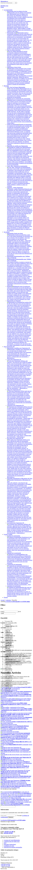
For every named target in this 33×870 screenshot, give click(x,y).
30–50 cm (9, 639)
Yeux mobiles (10, 661)
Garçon (8, 629)
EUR (2, 611)
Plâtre (7, 647)
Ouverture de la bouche (12, 660)
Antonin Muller (26, 734)
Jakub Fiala (3, 711)
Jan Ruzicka (8, 720)
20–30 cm (9, 637)
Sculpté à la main (10, 650)
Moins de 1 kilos (10, 640)
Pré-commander (10, 623)
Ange (7, 631)
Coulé (7, 653)
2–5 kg (8, 643)
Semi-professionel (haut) (12, 658)
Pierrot (8, 667)
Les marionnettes (8, 10)
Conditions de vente (9, 846)
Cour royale (9, 675)
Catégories (8, 600)
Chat (7, 634)
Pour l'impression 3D (9, 346)
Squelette (8, 680)
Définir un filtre (9, 685)
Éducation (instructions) (10, 844)
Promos (6, 597)
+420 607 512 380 (8, 831)
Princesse (8, 670)
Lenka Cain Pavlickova (14, 688)
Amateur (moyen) (11, 656)
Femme (8, 627)
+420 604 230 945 (8, 833)
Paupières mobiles (11, 663)
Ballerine (8, 632)
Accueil (3, 600)
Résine (8, 645)
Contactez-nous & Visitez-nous (12, 841)
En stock (8, 621)
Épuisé (8, 624)
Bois (7, 648)
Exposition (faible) (11, 655)
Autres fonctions (10, 664)
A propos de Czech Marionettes (12, 840)
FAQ (5, 843)
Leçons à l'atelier (8, 534)
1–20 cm (8, 635)
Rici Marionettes (23, 737)
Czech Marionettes (24, 750)
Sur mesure (7, 232)
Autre (8, 666)
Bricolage (6, 85)
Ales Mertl (9, 730)
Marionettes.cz (4, 1)
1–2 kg (8, 642)
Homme (8, 626)
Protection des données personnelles (13, 847)
